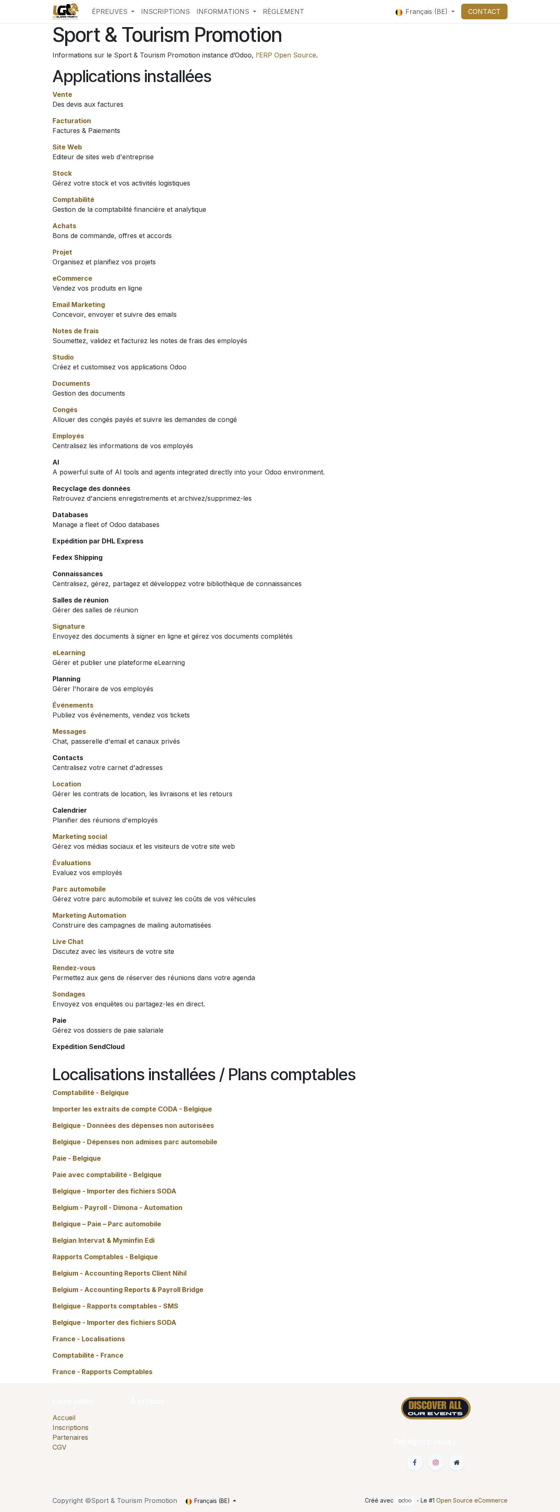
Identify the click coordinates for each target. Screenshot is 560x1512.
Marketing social (79, 836)
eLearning (68, 652)
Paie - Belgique (76, 1158)
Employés (68, 436)
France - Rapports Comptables (102, 1372)
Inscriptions (70, 1427)
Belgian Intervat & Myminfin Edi (103, 1240)
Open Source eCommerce (472, 1500)
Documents (71, 383)
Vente (62, 94)
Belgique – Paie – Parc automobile (106, 1224)
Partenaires (70, 1437)
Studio (63, 357)
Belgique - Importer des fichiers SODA (114, 1191)
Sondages (68, 994)
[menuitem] (113, 11)
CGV (59, 1447)
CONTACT (484, 11)
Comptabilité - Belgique (90, 1092)
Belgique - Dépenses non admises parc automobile (134, 1142)
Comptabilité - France (87, 1355)
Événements (72, 705)
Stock (62, 173)
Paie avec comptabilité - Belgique (107, 1175)
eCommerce (72, 278)
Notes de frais (75, 331)
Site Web (67, 147)
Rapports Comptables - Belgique (105, 1257)
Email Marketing (78, 304)
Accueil (63, 1417)
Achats (64, 226)
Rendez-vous (74, 968)
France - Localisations (88, 1339)
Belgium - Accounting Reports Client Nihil (119, 1273)
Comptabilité (73, 199)
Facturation (71, 121)
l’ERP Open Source (286, 55)
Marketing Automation (89, 915)
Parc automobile (79, 889)
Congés (64, 409)
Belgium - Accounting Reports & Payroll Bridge (127, 1289)
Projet (62, 252)
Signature (68, 626)
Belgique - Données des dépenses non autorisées (133, 1125)
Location (66, 784)
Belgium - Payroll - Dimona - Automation (117, 1207)
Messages (69, 731)
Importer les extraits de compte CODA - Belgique (132, 1109)
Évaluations (71, 863)
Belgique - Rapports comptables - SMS (115, 1306)
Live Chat (68, 941)
